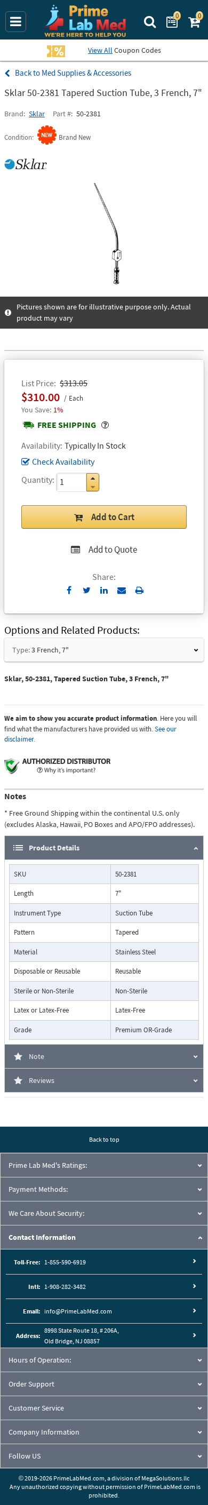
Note (36, 1056)
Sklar (37, 113)
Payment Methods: (38, 1189)
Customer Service (36, 1408)
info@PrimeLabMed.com (78, 1311)
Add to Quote (113, 549)
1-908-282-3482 (65, 1287)
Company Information (44, 1432)
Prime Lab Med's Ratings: (48, 1165)
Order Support (31, 1384)
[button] (93, 478)
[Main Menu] (15, 21)
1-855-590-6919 (65, 1262)
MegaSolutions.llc (165, 1478)
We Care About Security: (46, 1213)
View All (100, 50)
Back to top (104, 1139)
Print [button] (139, 590)
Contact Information (42, 1237)
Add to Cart (112, 517)
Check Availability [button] (63, 461)
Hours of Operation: (40, 1360)
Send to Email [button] (122, 590)
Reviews (41, 1080)
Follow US (25, 1456)
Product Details (54, 848)
